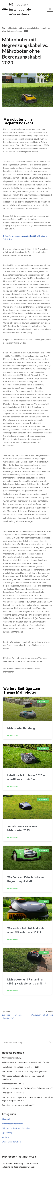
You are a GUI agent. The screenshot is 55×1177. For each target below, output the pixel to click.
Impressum (32, 1163)
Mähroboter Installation (12, 1123)
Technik (5, 1137)
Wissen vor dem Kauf (11, 1142)
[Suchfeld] (50, 1042)
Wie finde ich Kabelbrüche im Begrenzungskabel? (24, 1071)
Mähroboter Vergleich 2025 (14, 1083)
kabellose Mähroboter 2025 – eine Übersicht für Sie (25, 1062)
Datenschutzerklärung (13, 1163)
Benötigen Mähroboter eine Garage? (18, 1105)
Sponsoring (7, 1133)
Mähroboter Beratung (21, 728)
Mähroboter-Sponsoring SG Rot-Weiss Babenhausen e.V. (27, 1088)
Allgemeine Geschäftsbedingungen (19, 1167)
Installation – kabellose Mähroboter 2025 (20, 1067)
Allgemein (6, 1119)
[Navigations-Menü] (50, 9)
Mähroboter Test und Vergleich (16, 1128)
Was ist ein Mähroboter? (13, 1093)
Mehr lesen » (12, 735)
